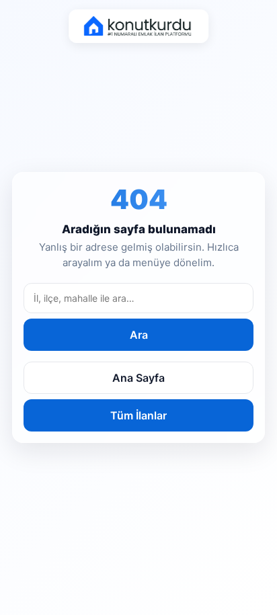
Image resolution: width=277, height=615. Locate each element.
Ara (139, 334)
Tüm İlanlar (138, 415)
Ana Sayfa (138, 377)
